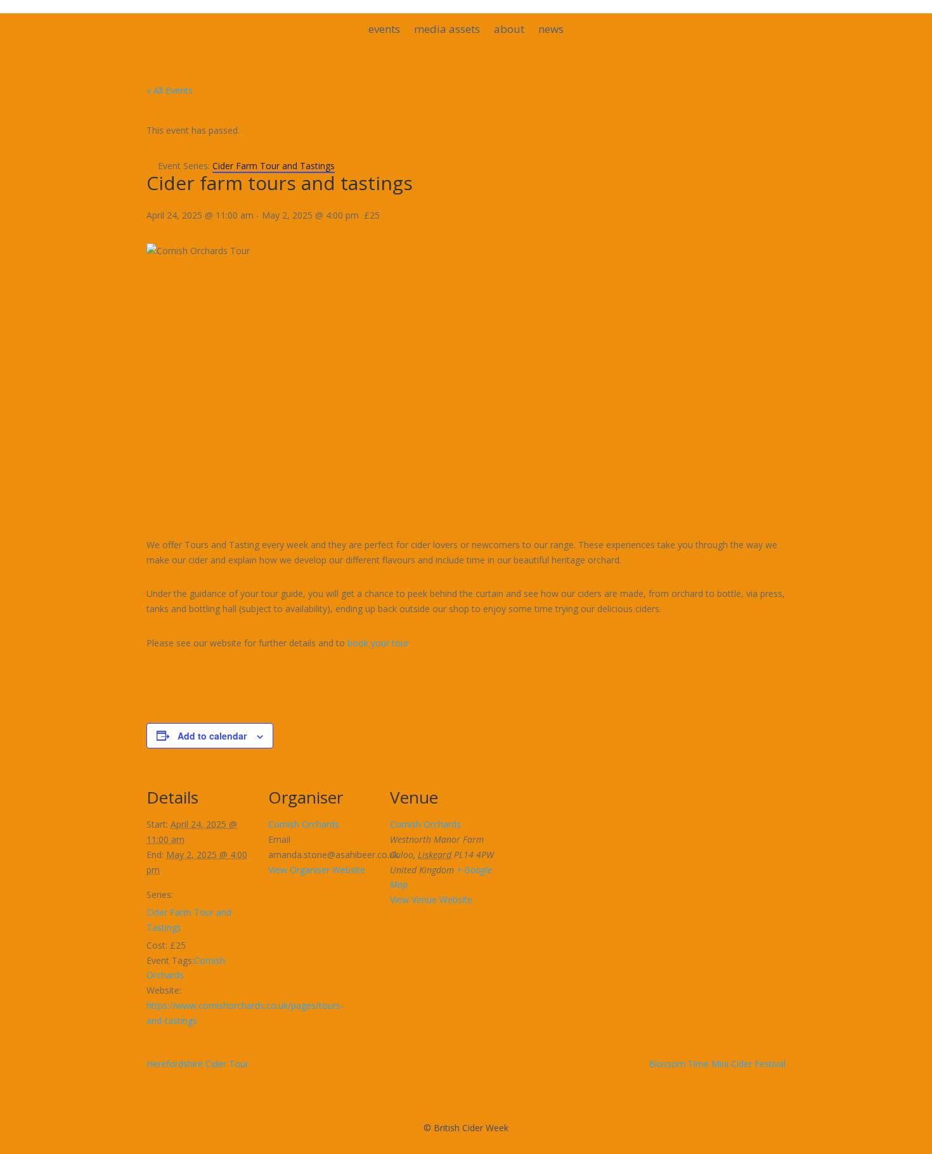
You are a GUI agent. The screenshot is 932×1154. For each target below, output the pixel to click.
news (551, 30)
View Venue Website (431, 900)
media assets (447, 30)
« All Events (169, 90)
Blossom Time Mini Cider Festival (717, 1064)
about (509, 30)
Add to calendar (212, 735)
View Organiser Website (316, 870)
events (384, 30)
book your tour (378, 643)
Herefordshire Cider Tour (197, 1064)
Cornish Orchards (303, 824)
